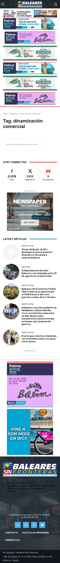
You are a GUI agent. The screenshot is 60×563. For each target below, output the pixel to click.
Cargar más (29, 350)
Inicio (5, 113)
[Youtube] (42, 525)
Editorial (26, 267)
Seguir (30, 169)
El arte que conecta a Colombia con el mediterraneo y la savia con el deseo (39, 339)
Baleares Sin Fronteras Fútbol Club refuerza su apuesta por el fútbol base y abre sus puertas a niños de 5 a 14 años (39, 293)
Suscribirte (48, 169)
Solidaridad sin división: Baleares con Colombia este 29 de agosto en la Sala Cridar (39, 273)
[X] (34, 525)
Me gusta (12, 169)
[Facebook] (18, 525)
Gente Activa (28, 246)
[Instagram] (26, 525)
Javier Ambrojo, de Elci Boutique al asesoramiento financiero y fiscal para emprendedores (37, 253)
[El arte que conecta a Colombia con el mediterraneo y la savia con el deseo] (11, 337)
